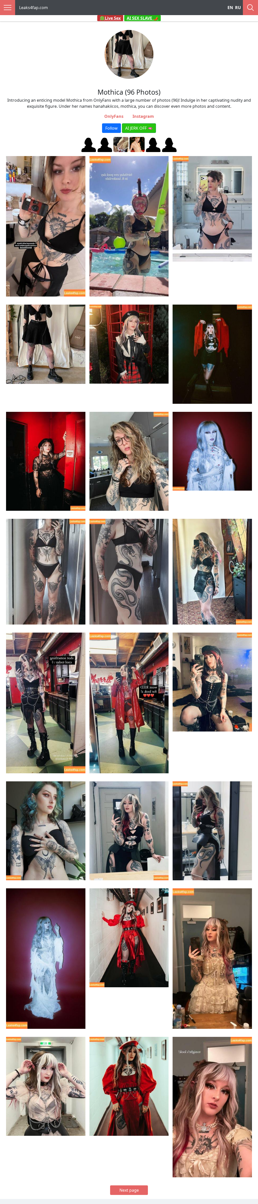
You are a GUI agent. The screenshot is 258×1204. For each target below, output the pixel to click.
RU (238, 7)
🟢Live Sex (110, 18)
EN (230, 7)
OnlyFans (113, 116)
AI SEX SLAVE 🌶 (142, 18)
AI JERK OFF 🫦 (139, 128)
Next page (129, 1190)
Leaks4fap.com (33, 7)
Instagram (143, 116)
